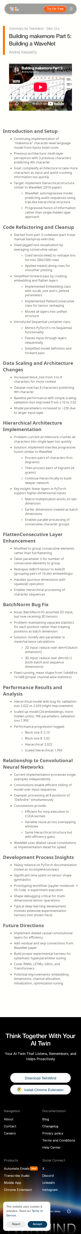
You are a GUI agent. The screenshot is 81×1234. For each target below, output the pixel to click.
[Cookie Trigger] (69, 1211)
